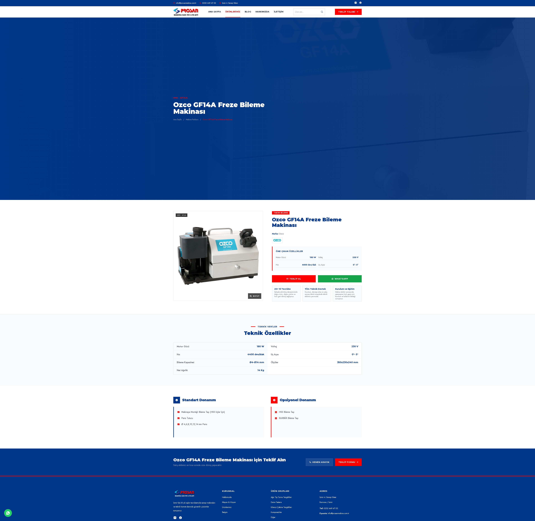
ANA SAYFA (214, 11)
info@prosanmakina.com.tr (186, 3)
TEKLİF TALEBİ (346, 12)
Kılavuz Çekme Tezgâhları (281, 507)
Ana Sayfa (177, 119)
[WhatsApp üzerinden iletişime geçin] (8, 513)
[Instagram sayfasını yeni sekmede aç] (355, 3)
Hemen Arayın (320, 462)
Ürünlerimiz (226, 507)
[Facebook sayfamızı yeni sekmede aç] (180, 518)
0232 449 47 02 (209, 3)
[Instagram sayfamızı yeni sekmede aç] (175, 518)
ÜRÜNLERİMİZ (232, 11)
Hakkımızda (227, 497)
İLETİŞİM (279, 11)
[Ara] (322, 12)
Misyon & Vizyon (229, 502)
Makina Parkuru (192, 119)
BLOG (248, 11)
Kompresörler (276, 512)
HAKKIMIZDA (262, 11)
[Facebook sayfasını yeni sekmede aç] (360, 3)
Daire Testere (276, 502)
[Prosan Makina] (184, 493)
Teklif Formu (346, 462)
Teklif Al (295, 279)
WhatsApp (341, 279)
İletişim (225, 512)
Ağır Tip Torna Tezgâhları (281, 497)
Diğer (273, 517)
